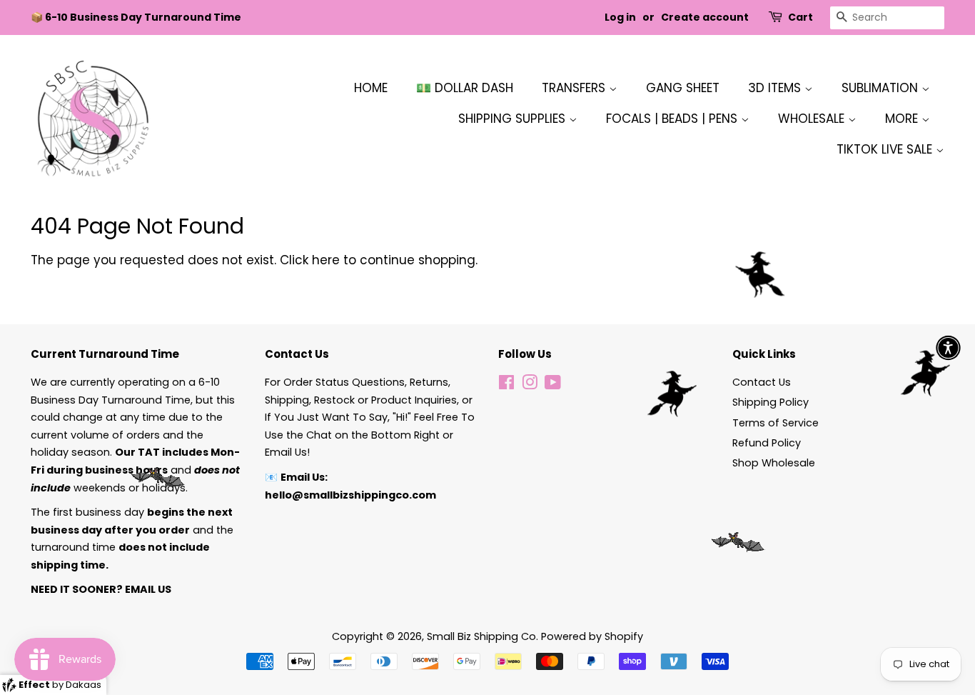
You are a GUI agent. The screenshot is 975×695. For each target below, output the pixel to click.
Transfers (575, 87)
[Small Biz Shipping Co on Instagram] (529, 385)
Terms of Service (775, 423)
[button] (948, 347)
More (903, 118)
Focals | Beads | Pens (673, 118)
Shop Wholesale (773, 463)
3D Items (776, 87)
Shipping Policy (770, 402)
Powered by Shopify (592, 636)
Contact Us (761, 382)
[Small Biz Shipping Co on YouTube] (553, 385)
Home (371, 87)
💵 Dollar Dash (464, 87)
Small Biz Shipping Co (481, 636)
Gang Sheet (682, 87)
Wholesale (813, 118)
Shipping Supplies (513, 118)
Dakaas (83, 684)
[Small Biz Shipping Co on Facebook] (506, 385)
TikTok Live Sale (886, 149)
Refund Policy (766, 443)
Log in (620, 17)
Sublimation (881, 87)
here (326, 260)
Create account (705, 17)
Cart (800, 17)
